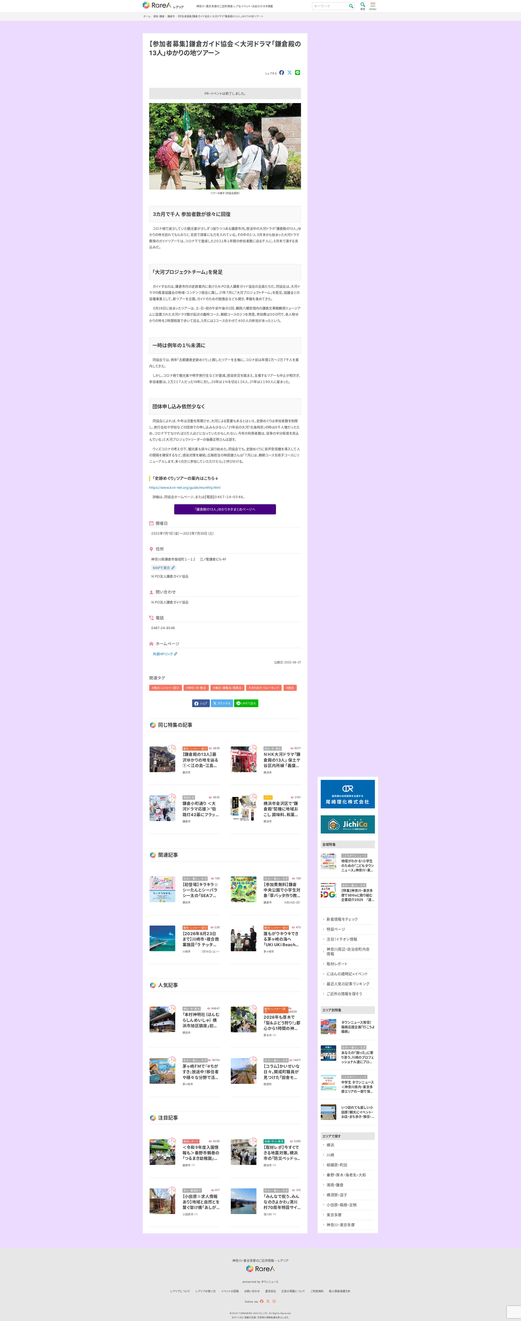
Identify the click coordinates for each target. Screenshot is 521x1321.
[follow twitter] (268, 1301)
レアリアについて (180, 1291)
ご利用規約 (317, 1291)
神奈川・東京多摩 (341, 1225)
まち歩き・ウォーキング (265, 687)
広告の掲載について (293, 1291)
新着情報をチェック (342, 919)
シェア (203, 703)
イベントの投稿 (230, 1291)
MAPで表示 (161, 568)
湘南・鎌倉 (335, 1185)
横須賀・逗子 (337, 1195)
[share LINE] (297, 72)
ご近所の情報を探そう (344, 994)
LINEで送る (248, 703)
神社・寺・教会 (197, 687)
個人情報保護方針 (340, 1291)
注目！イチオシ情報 (342, 939)
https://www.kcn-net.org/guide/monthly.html (184, 487)
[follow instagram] (274, 1301)
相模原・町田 (337, 1165)
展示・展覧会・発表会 (228, 687)
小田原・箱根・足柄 (342, 1205)
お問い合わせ (252, 1291)
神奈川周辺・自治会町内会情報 (348, 951)
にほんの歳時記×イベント (347, 974)
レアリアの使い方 (206, 1291)
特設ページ (336, 929)
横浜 (330, 1145)
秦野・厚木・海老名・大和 (346, 1175)
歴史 (291, 687)
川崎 (330, 1155)
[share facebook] (281, 72)
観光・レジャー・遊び (166, 687)
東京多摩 (334, 1215)
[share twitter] (289, 72)
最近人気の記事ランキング (348, 984)
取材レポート (337, 964)
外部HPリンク (163, 654)
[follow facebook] (262, 1301)
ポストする (224, 703)
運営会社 (270, 1291)
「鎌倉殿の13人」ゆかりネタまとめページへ (225, 509)
